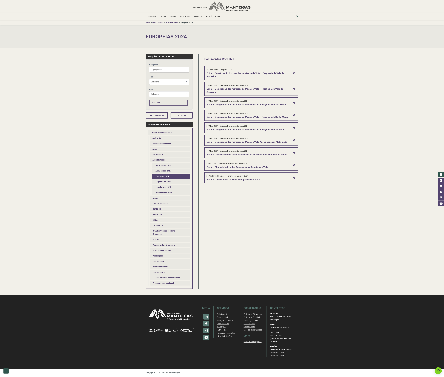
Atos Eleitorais (159, 160)
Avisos (155, 198)
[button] (297, 16)
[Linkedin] (206, 317)
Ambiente (157, 138)
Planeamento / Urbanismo (164, 245)
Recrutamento (159, 261)
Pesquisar (153, 64)
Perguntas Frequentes (226, 333)
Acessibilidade (249, 327)
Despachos (157, 214)
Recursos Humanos (161, 267)
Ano (151, 89)
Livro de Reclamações (253, 330)
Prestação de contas (162, 250)
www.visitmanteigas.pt (253, 342)
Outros (156, 239)
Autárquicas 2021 (163, 165)
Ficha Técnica (249, 324)
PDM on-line (222, 330)
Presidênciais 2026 (164, 193)
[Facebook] (206, 323)
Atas (155, 149)
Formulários (158, 225)
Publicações (158, 256)
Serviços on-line (223, 317)
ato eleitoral (158, 154)
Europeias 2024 (162, 176)
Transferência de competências (166, 278)
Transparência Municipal (163, 283)
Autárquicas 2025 (163, 171)
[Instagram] (206, 330)
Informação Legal (251, 320)
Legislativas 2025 (163, 187)
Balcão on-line (223, 314)
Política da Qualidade (252, 317)
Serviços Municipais (225, 320)
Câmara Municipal (160, 203)
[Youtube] (206, 337)
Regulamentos (159, 272)
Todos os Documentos (162, 132)
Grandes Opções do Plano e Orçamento (165, 232)
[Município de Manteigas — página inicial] (222, 7)
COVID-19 (157, 209)
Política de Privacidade (253, 314)
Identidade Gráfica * (225, 336)
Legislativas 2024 (163, 182)
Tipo (151, 77)
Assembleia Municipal (162, 143)
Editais (155, 220)
